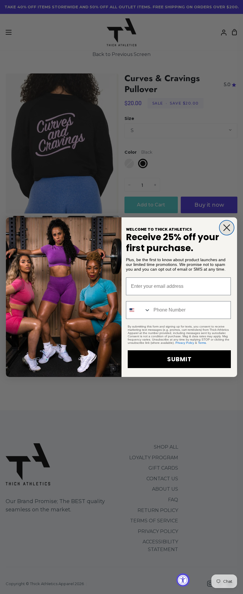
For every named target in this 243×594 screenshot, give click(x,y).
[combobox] (138, 310)
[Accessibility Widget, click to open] (183, 580)
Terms (202, 342)
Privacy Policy (184, 342)
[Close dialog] (226, 227)
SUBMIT (179, 359)
